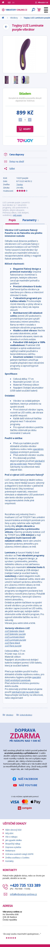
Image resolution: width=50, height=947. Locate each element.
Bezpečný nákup (12, 843)
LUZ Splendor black (14, 631)
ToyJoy (19, 184)
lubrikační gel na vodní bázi (25, 692)
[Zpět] (6, 26)
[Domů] (4, 2)
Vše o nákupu (11, 836)
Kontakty (9, 861)
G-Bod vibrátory (26, 715)
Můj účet (9, 833)
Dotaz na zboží (16, 161)
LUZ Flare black (12, 642)
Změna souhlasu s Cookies (17, 857)
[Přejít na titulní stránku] (14, 9)
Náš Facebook (28, 779)
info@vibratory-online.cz (23, 894)
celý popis (17, 215)
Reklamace (10, 850)
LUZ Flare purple (13, 645)
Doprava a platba (13, 847)
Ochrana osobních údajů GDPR (19, 854)
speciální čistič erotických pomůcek (23, 679)
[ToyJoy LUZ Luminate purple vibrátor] (25, 54)
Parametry (30, 220)
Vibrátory (9, 715)
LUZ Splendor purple (15, 634)
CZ (9, 2)
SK (13, 2)
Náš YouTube (28, 785)
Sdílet (12, 168)
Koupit (27, 129)
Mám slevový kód (13, 829)
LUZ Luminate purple (15, 639)
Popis (12, 220)
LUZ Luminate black (14, 636)
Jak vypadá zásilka (13, 840)
